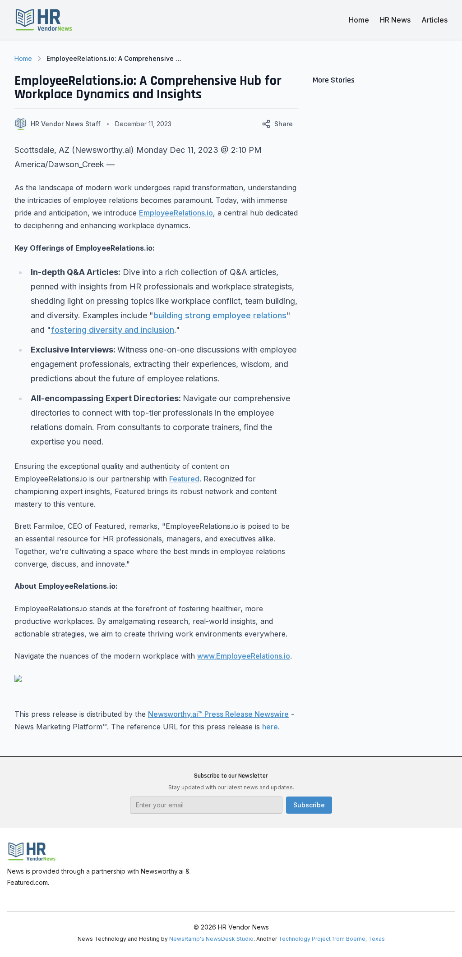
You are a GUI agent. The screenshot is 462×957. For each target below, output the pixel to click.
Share (283, 124)
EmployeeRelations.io (176, 212)
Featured (184, 478)
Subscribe (309, 805)
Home (359, 19)
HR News (395, 19)
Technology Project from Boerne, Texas (331, 938)
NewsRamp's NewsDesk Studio (211, 938)
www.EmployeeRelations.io (243, 655)
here (270, 726)
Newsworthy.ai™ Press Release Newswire (218, 714)
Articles (434, 19)
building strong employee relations (219, 315)
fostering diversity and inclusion (112, 329)
